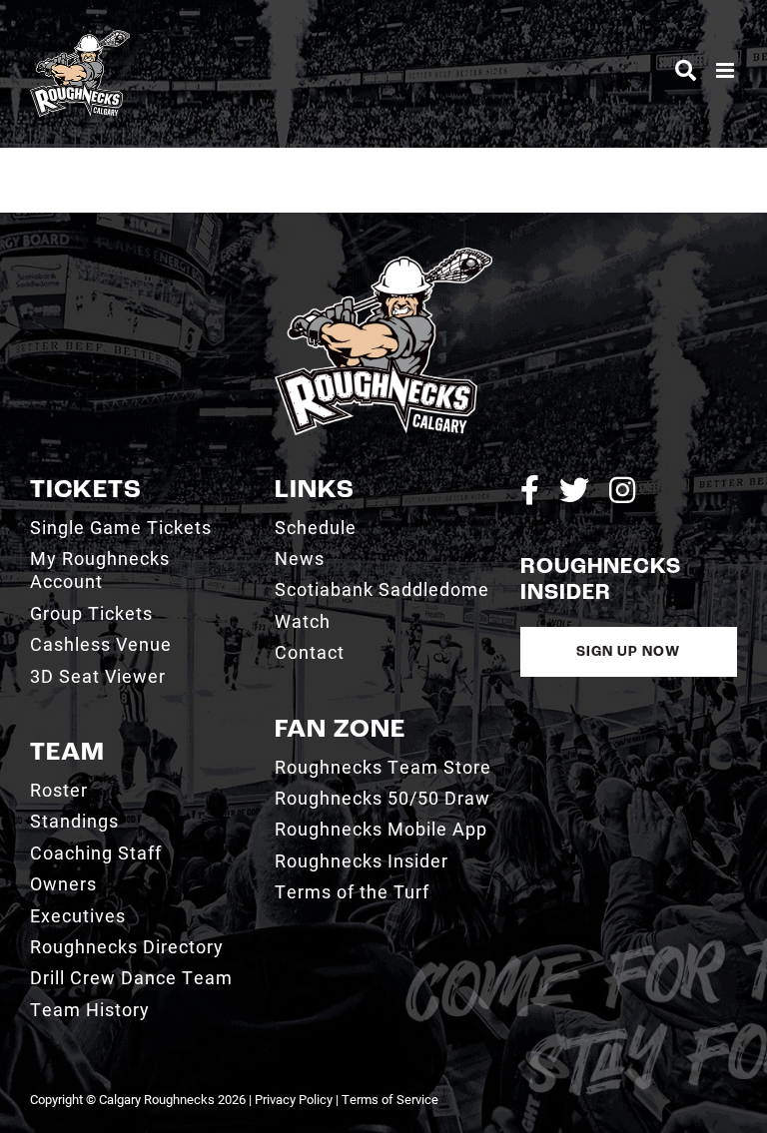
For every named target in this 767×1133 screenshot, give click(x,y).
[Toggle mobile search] (685, 70)
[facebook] (529, 490)
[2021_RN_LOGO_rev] (383, 255)
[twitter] (574, 490)
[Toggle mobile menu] (726, 70)
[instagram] (622, 490)
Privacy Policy (294, 1099)
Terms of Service (390, 1099)
